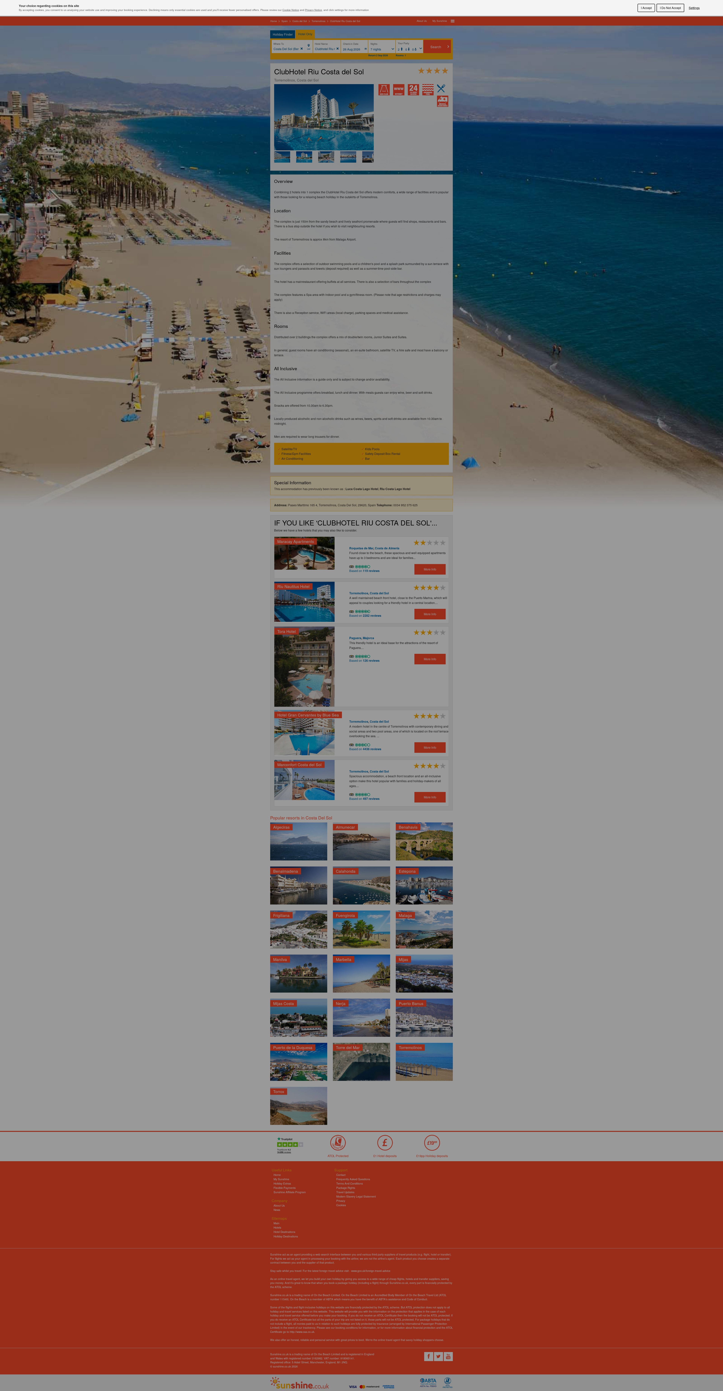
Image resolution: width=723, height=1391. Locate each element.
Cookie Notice (290, 9)
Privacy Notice (313, 9)
